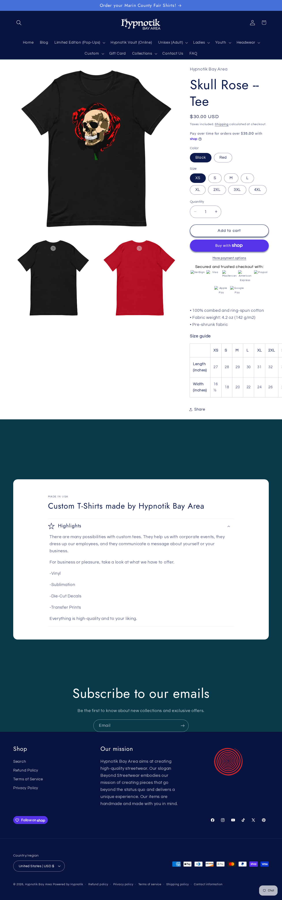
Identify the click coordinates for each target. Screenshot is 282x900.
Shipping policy (177, 884)
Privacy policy (123, 884)
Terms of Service (28, 779)
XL (197, 190)
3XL (237, 190)
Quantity (197, 201)
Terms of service (149, 884)
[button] (19, 22)
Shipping (221, 124)
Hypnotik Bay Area (38, 884)
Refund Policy (25, 770)
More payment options (229, 257)
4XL (257, 190)
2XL (217, 190)
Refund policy (98, 884)
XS (197, 178)
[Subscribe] (182, 726)
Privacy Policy (25, 788)
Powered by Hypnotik (68, 884)
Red (223, 158)
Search (19, 761)
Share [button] (199, 409)
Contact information (208, 884)
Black (200, 158)
